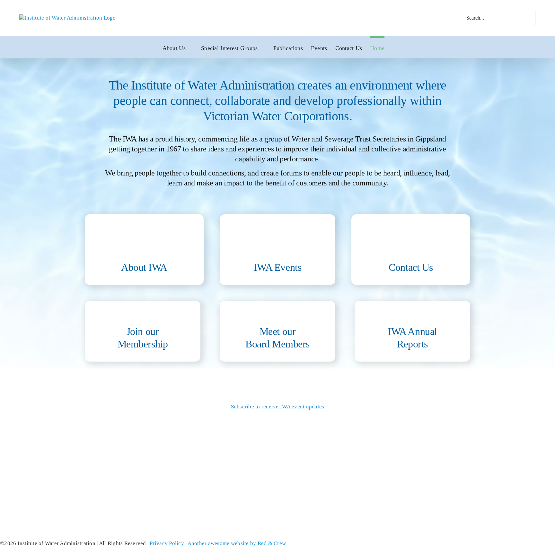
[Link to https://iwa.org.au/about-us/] (144, 238)
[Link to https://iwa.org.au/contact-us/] (410, 238)
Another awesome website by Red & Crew (237, 543)
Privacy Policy (167, 543)
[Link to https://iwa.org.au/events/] (277, 238)
